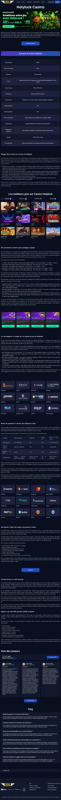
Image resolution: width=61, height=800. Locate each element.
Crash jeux (37, 198)
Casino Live (22, 198)
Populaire (7, 198)
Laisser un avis (53, 657)
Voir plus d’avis (30, 700)
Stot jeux (52, 198)
